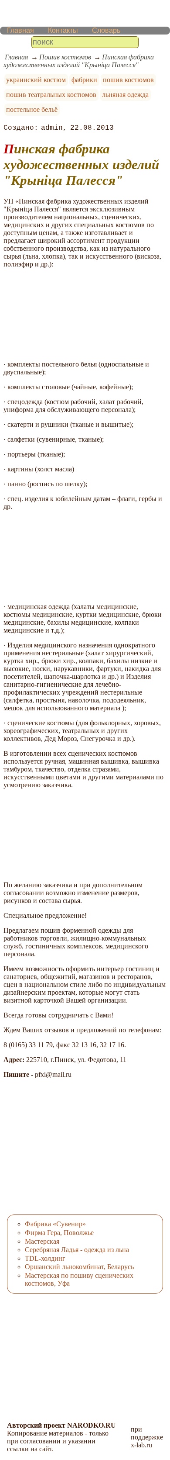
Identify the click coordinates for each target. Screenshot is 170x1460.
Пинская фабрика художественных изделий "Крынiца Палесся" (78, 61)
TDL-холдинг (45, 1258)
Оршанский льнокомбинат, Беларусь (79, 1266)
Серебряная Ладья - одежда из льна (77, 1249)
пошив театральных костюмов (51, 94)
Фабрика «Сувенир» (55, 1224)
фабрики (84, 79)
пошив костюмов (128, 79)
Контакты (63, 30)
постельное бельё (32, 109)
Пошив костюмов (65, 57)
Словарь (106, 30)
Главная (20, 30)
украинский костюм (36, 79)
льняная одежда (125, 94)
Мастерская (42, 1241)
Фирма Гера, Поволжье (59, 1232)
